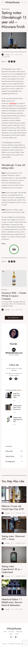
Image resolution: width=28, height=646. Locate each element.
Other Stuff (8, 451)
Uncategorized (10, 461)
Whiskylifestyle (12, 2)
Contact (16, 634)
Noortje (13, 343)
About (11, 634)
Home (5, 631)
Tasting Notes (5, 9)
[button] (2, 2)
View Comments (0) (13, 317)
